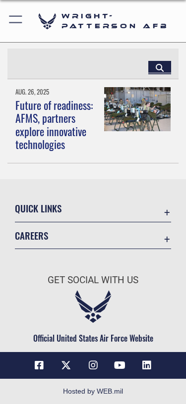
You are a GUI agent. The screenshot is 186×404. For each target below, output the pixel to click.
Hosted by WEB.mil (93, 391)
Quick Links (38, 208)
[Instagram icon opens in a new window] (93, 365)
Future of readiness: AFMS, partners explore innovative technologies (54, 124)
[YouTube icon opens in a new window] (120, 365)
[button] (16, 21)
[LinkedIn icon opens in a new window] (146, 365)
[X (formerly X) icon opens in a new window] (66, 365)
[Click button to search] (159, 67)
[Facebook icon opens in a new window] (39, 365)
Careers (31, 235)
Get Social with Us (93, 280)
